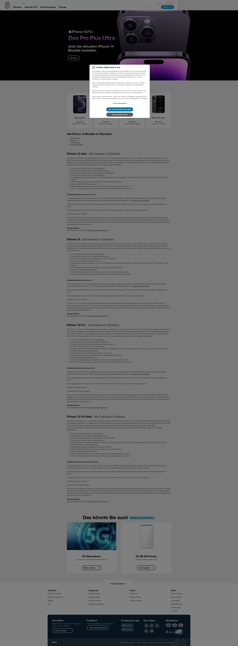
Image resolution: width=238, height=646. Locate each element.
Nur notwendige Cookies (119, 114)
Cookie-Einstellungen (119, 103)
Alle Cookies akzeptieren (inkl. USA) (119, 109)
